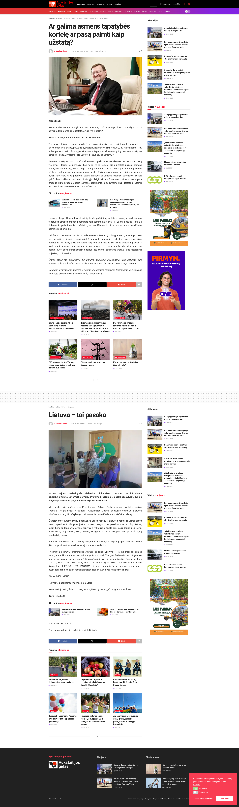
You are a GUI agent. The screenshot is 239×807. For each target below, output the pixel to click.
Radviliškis (128, 11)
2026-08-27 (114, 210)
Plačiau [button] (196, 785)
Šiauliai (144, 11)
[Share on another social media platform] (139, 284)
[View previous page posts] (93, 380)
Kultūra (118, 4)
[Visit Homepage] (61, 4)
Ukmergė (152, 11)
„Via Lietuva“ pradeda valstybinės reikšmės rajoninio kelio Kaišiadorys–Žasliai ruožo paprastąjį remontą (176, 89)
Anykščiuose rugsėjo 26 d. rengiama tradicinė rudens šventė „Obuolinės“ (93, 682)
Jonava (75, 11)
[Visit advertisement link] (169, 218)
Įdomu (109, 4)
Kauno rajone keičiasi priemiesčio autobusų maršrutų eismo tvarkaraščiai (76, 202)
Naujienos (81, 4)
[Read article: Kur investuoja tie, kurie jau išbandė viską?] (127, 349)
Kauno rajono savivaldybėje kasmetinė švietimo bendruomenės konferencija (61, 326)
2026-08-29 (169, 156)
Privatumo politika (174, 799)
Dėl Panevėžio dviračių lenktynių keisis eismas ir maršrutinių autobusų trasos (126, 326)
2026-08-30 (169, 120)
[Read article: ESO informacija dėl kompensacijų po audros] (155, 180)
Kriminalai (100, 4)
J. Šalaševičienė (60, 51)
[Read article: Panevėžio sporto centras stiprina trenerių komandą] (155, 60)
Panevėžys (52, 11)
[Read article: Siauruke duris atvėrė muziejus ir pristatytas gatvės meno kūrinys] (155, 74)
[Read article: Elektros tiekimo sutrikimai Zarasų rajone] (95, 349)
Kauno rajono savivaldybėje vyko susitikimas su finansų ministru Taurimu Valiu (176, 44)
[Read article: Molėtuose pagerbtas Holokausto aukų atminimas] (63, 667)
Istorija (54, 674)
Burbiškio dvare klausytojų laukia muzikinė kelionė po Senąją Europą (125, 682)
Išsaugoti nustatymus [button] (204, 799)
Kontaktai (187, 799)
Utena (160, 11)
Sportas (90, 4)
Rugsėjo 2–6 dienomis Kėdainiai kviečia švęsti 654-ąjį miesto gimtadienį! (63, 719)
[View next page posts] (97, 380)
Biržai (69, 11)
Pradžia (51, 18)
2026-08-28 (66, 208)
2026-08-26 (85, 335)
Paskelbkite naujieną (135, 799)
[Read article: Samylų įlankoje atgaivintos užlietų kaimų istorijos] (155, 32)
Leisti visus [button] (224, 799)
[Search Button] (189, 4)
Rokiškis (137, 11)
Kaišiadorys (93, 11)
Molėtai (110, 11)
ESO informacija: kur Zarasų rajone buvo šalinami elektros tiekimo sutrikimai (62, 365)
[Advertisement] (119, 396)
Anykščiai (61, 11)
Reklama (163, 799)
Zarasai (167, 11)
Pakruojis (118, 11)
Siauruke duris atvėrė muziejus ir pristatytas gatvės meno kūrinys (177, 72)
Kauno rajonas (57, 318)
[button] (195, 788)
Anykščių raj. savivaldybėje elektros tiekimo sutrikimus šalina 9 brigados (174, 781)
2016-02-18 (75, 51)
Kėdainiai (83, 11)
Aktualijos (55, 357)
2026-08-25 (85, 368)
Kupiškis (103, 11)
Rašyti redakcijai (151, 799)
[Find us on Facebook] (184, 4)
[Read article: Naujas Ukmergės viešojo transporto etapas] (155, 166)
